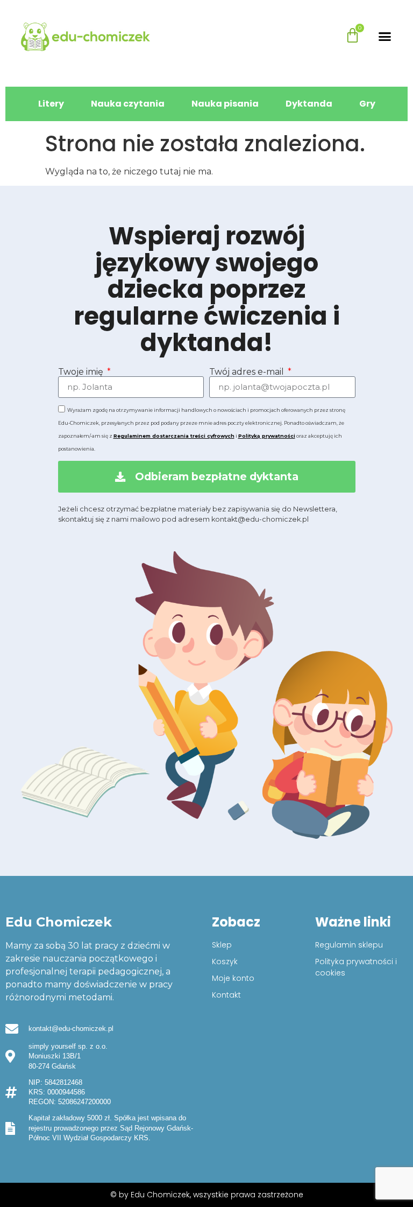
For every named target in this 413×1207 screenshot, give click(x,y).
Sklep (222, 944)
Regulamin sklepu (349, 944)
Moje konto (233, 978)
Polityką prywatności (266, 436)
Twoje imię (81, 372)
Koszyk (225, 961)
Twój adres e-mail (247, 372)
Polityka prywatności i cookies (356, 967)
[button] (385, 36)
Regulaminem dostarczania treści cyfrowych (173, 436)
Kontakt (226, 995)
